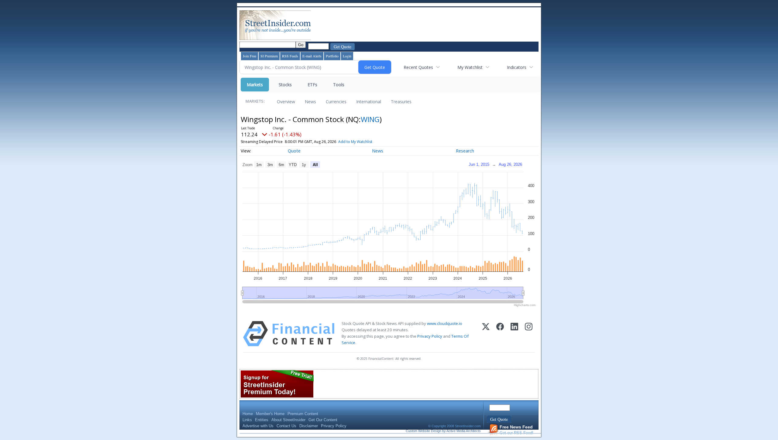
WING (370, 119)
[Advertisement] (422, 25)
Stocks (285, 84)
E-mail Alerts (312, 55)
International (368, 101)
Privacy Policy (429, 336)
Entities (261, 420)
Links (247, 420)
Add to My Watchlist (355, 141)
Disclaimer (308, 426)
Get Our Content (322, 420)
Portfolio (332, 55)
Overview (286, 101)
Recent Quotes (418, 67)
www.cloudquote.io (444, 323)
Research (465, 151)
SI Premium (269, 55)
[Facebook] (500, 333)
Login (347, 55)
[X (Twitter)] (486, 333)
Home (248, 413)
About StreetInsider (288, 420)
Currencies (336, 101)
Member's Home (270, 413)
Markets (255, 84)
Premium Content (302, 413)
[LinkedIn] (514, 333)
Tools (338, 84)
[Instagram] (528, 333)
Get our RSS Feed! (516, 430)
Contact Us (286, 426)
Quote (294, 151)
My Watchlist (470, 67)
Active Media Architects (463, 431)
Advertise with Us (258, 426)
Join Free (249, 55)
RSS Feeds (290, 55)
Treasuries (401, 101)
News (310, 101)
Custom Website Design (423, 431)
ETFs (312, 84)
